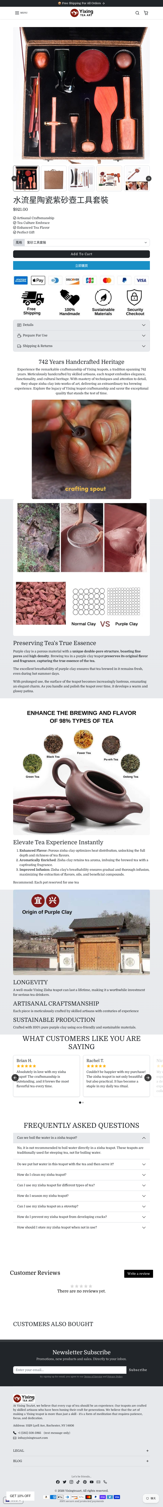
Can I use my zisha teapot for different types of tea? (56, 1185)
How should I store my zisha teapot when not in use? (57, 1227)
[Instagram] (71, 1482)
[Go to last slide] (14, 178)
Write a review (138, 1274)
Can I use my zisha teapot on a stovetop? (47, 1206)
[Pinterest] (85, 1482)
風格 (19, 242)
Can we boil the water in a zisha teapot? (47, 1138)
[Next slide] (148, 178)
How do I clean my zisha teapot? (41, 1175)
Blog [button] (17, 1461)
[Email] (98, 1482)
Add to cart (81, 254)
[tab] (80, 1102)
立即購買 (81, 266)
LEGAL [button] (18, 1451)
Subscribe (138, 1370)
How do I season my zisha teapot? (43, 1196)
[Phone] (105, 1482)
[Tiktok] (78, 1482)
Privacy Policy (114, 1376)
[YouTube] (91, 1482)
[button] (21, 13)
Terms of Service (93, 1376)
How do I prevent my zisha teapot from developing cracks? (62, 1217)
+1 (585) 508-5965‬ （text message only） (45, 1432)
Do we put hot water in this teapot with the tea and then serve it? (65, 1164)
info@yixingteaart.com (33, 1437)
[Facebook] (57, 1482)
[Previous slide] (14, 1333)
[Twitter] (64, 1482)
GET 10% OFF (20, 1496)
